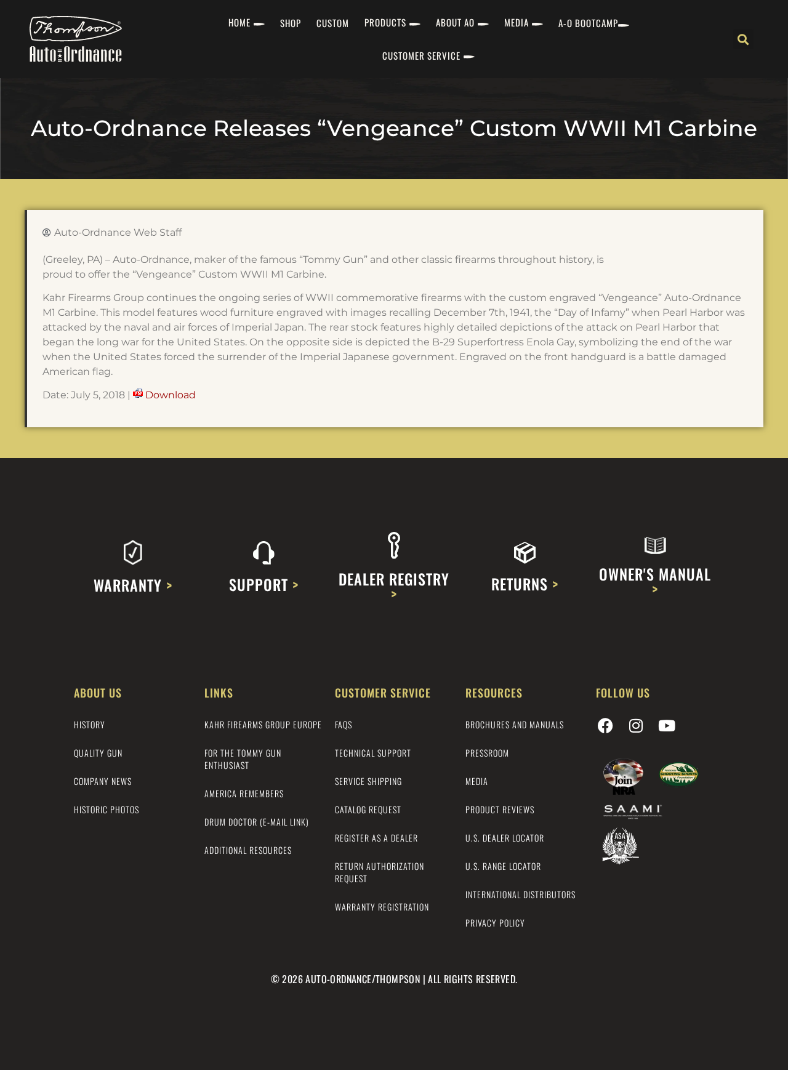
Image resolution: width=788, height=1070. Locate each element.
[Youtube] (666, 725)
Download (170, 395)
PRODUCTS (385, 22)
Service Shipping (368, 780)
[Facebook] (605, 725)
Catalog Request (368, 809)
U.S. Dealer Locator (504, 837)
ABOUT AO (455, 22)
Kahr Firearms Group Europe (263, 724)
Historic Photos (106, 809)
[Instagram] (636, 725)
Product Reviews (499, 809)
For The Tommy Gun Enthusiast (242, 758)
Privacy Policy (495, 922)
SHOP (290, 23)
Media (476, 780)
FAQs (343, 724)
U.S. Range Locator (503, 865)
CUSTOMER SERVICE (421, 55)
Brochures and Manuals (514, 724)
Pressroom (487, 752)
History (89, 724)
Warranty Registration (382, 906)
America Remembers (244, 793)
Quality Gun (98, 752)
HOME (239, 22)
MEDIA (516, 22)
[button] (743, 39)
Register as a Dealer (376, 837)
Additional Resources (248, 849)
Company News (103, 780)
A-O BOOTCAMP (588, 23)
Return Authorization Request (379, 872)
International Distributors (520, 894)
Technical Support (373, 752)
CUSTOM (332, 23)
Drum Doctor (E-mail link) (256, 821)
